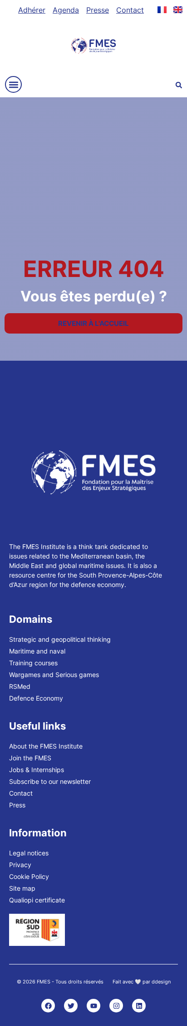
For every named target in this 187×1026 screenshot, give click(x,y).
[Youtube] (93, 1005)
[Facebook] (48, 1005)
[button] (13, 84)
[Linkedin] (139, 1005)
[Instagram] (116, 1005)
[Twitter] (71, 1005)
